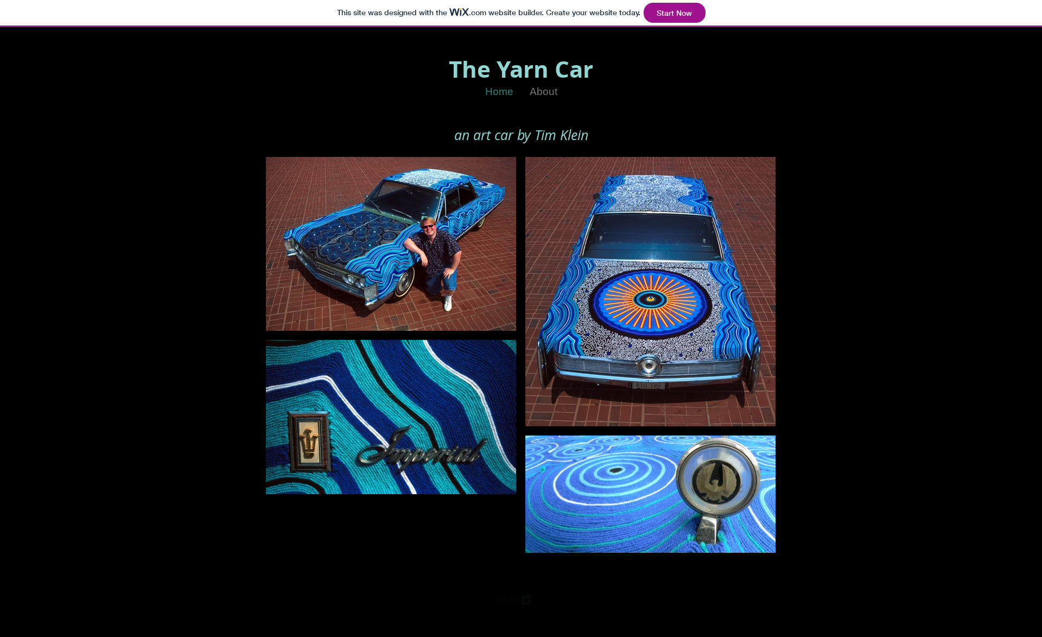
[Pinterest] (538, 600)
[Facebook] (501, 600)
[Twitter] (526, 600)
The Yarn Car (521, 69)
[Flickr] (514, 600)
